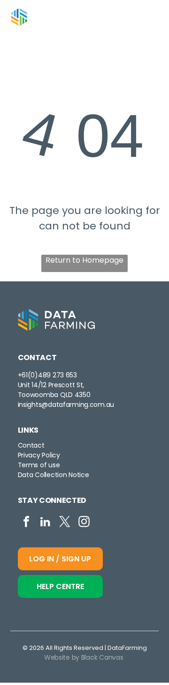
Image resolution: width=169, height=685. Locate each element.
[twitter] (64, 522)
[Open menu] (150, 17)
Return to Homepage (84, 260)
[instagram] (84, 522)
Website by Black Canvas (83, 657)
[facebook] (26, 522)
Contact (31, 445)
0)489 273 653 (54, 375)
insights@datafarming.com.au (66, 404)
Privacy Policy (39, 455)
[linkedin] (45, 522)
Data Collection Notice (53, 474)
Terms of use (39, 465)
